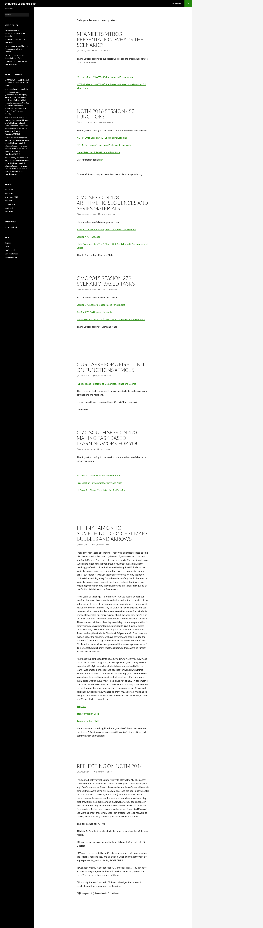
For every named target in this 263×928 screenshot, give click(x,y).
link (101, 159)
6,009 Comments (104, 772)
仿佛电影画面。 (11, 80)
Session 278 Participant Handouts (94, 312)
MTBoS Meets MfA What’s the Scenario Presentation (105, 76)
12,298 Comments (102, 545)
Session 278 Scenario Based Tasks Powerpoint (101, 304)
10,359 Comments (104, 122)
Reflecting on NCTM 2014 (110, 766)
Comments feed (11, 254)
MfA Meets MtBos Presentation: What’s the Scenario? (110, 39)
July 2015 (8, 201)
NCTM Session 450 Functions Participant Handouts (104, 144)
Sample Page (177, 4)
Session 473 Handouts (88, 236)
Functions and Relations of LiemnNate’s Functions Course (106, 383)
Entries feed (10, 250)
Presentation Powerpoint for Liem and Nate (99, 482)
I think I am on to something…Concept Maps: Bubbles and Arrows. (112, 533)
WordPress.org (11, 257)
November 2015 (11, 197)
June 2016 (9, 190)
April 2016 (9, 193)
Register (8, 243)
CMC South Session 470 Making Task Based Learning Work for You (108, 437)
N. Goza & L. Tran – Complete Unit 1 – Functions (101, 490)
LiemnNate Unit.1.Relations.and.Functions (98, 152)
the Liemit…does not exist (21, 3)
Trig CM (81, 706)
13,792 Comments (108, 289)
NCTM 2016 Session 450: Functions (106, 114)
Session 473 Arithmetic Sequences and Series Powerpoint (106, 229)
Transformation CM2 (88, 720)
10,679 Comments (103, 376)
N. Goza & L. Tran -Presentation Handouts (98, 475)
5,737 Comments (108, 214)
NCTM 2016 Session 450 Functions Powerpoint (102, 137)
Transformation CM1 (88, 713)
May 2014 (9, 208)
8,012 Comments (107, 449)
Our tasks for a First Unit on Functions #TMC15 (111, 367)
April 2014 (9, 212)
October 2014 (10, 204)
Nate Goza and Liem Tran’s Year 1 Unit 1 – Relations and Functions (111, 319)
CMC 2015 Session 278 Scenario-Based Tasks (106, 281)
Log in (7, 246)
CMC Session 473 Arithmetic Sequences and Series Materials (112, 202)
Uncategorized (11, 227)
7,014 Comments (102, 51)
